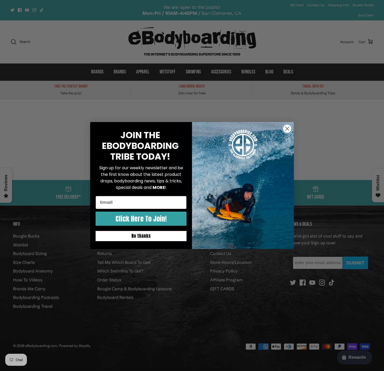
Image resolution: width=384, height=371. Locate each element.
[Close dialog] (287, 128)
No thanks (141, 236)
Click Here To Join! (141, 218)
